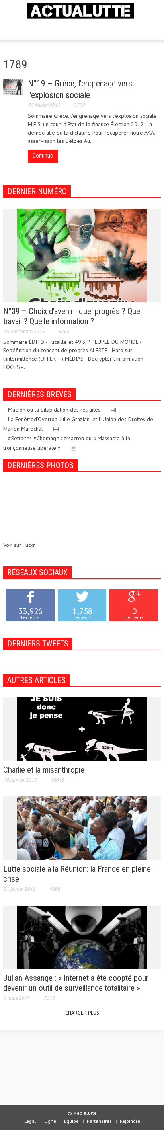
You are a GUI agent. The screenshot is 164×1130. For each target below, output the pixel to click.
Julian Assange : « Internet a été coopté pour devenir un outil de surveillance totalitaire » (75, 983)
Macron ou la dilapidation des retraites (54, 409)
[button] (30, 27)
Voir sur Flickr (19, 544)
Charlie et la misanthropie (43, 770)
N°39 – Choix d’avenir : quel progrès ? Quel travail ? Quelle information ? (72, 316)
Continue (43, 155)
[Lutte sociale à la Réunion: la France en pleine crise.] (82, 827)
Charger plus (82, 1012)
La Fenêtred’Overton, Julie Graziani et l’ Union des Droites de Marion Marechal (78, 424)
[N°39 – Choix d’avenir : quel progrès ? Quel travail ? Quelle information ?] (82, 254)
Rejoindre (130, 1121)
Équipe (71, 1121)
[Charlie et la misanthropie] (82, 728)
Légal (30, 1121)
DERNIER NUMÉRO (37, 191)
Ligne (50, 1121)
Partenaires (99, 1121)
